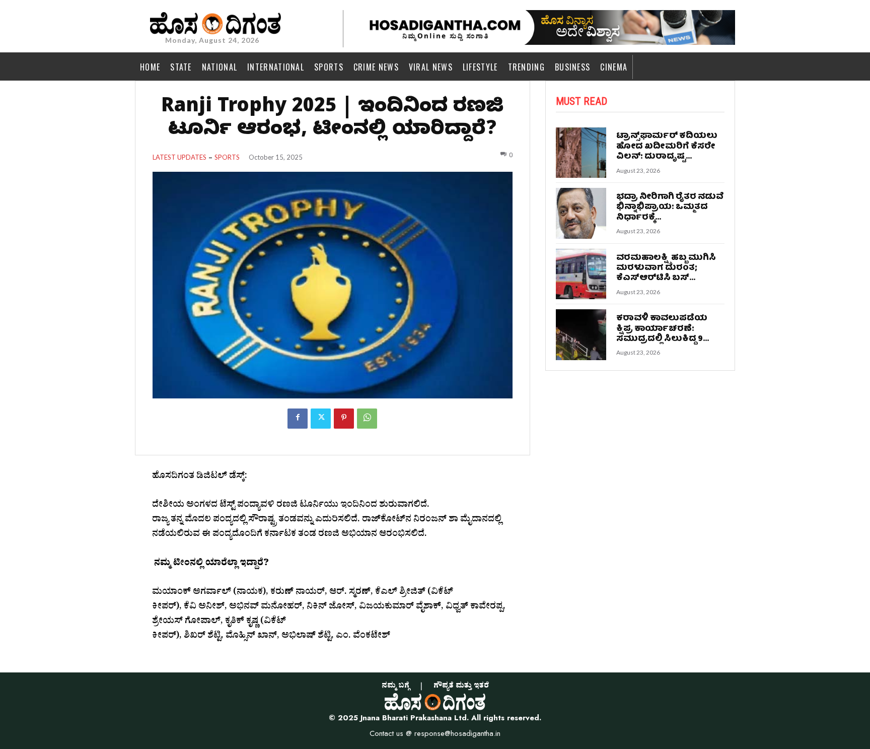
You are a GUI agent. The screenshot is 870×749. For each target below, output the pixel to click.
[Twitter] (321, 418)
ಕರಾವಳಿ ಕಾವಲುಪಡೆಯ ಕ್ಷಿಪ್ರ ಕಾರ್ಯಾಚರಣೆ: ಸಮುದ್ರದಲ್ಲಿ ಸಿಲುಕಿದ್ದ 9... (662, 329)
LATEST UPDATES (179, 157)
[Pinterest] (344, 418)
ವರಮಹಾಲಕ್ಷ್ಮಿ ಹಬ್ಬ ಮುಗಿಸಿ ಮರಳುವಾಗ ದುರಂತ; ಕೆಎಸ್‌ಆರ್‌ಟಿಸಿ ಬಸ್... (666, 268)
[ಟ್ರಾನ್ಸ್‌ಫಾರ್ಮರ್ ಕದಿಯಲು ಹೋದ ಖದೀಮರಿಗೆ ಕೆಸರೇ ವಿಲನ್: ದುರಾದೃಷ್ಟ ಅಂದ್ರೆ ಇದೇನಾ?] (581, 152)
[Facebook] (297, 418)
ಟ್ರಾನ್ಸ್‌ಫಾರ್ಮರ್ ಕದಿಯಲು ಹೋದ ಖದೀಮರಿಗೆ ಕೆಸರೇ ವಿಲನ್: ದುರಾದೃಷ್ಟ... (666, 146)
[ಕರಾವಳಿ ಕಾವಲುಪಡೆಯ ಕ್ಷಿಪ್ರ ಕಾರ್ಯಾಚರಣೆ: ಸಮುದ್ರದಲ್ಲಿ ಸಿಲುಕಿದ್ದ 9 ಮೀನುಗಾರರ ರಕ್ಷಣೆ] (581, 334)
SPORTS (227, 157)
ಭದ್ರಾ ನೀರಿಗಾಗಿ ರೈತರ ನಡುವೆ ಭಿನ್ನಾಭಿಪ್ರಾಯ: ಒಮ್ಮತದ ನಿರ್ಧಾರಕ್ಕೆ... (670, 207)
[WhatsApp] (367, 418)
